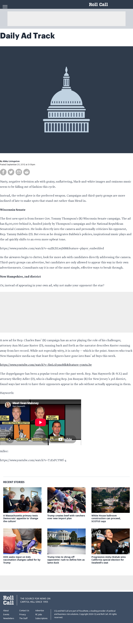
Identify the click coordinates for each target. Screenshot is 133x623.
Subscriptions (41, 618)
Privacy (22, 614)
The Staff (23, 618)
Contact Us (24, 610)
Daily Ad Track (27, 36)
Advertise (39, 610)
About (6, 610)
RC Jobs (38, 614)
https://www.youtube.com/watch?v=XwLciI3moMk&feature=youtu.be (46, 364)
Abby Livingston (11, 161)
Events (6, 614)
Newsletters (8, 618)
